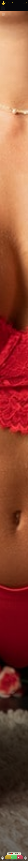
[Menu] (3, 8)
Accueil (25, 3)
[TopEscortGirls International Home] (11, 3)
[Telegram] (8, 857)
